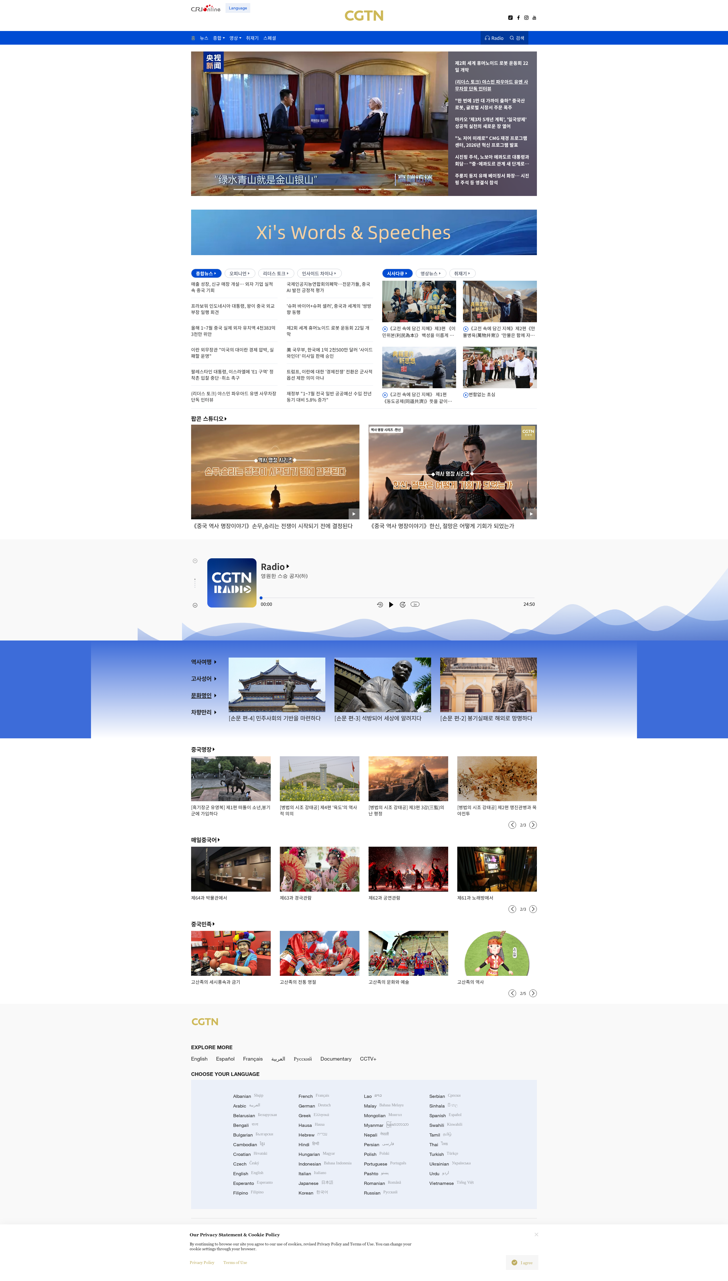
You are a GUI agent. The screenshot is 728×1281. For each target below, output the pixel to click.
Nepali (376, 1135)
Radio (497, 38)
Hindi (309, 1144)
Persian (379, 1144)
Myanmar (386, 1125)
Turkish (443, 1154)
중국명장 (201, 749)
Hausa (311, 1125)
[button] (244, 189)
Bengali (245, 1125)
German (315, 1106)
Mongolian (383, 1115)
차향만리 (201, 712)
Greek (314, 1115)
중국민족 (201, 924)
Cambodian (249, 1144)
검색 (520, 38)
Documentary (335, 1058)
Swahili (445, 1125)
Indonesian (325, 1164)
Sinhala (443, 1106)
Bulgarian (253, 1135)
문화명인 (201, 695)
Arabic (246, 1106)
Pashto (376, 1173)
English (199, 1058)
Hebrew (313, 1135)
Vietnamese (451, 1183)
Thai (438, 1144)
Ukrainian (450, 1164)
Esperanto (253, 1183)
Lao (373, 1096)
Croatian (250, 1154)
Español (225, 1058)
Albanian (248, 1096)
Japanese (316, 1183)
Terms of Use (235, 1262)
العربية (278, 1058)
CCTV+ (368, 1058)
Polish (376, 1154)
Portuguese (385, 1164)
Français (253, 1058)
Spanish (445, 1115)
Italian (312, 1173)
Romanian (382, 1183)
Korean (313, 1193)
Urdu (439, 1173)
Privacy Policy (202, 1262)
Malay (384, 1106)
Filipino (248, 1193)
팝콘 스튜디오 (207, 419)
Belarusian (255, 1115)
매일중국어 (204, 840)
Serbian (445, 1096)
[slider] (261, 597)
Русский (303, 1058)
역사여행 (201, 662)
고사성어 (201, 678)
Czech (246, 1164)
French (314, 1096)
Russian (381, 1193)
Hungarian (317, 1154)
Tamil (440, 1135)
